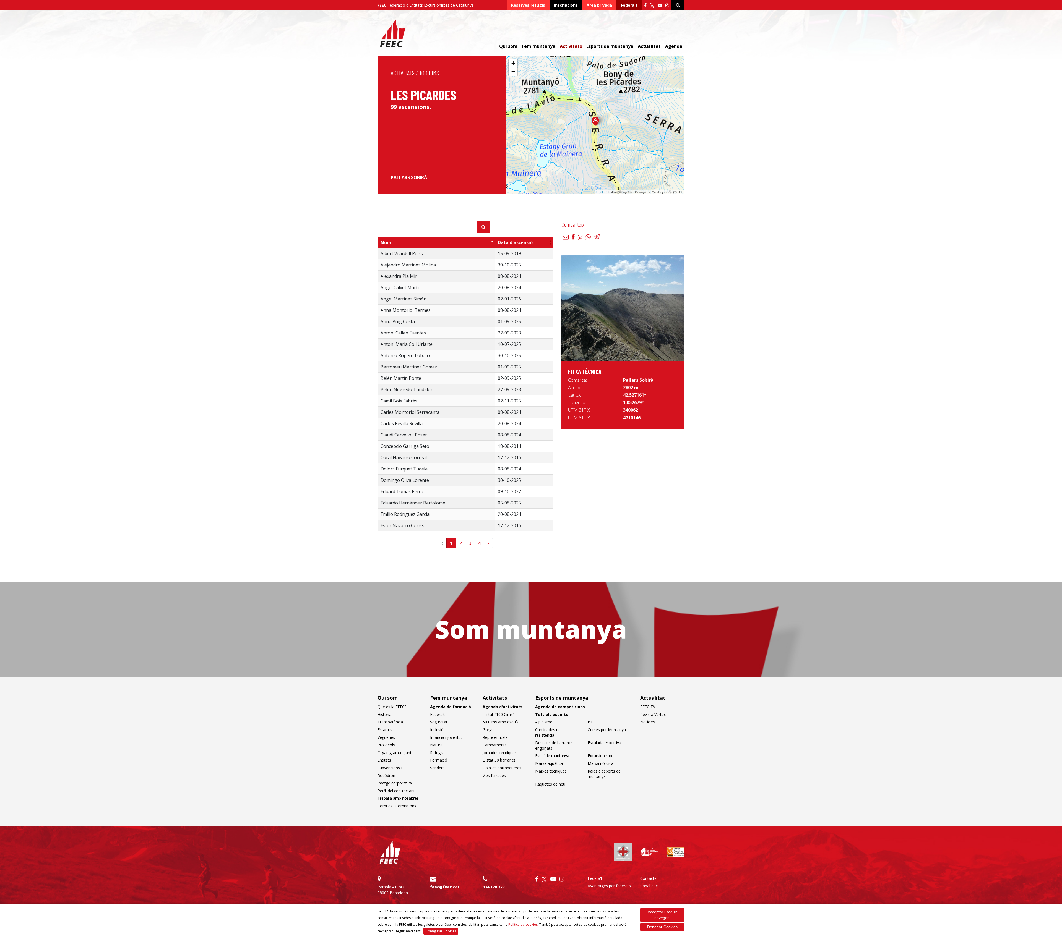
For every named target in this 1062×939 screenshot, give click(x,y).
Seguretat (438, 721)
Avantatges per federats (609, 885)
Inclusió (437, 729)
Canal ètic (649, 885)
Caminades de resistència (548, 732)
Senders (437, 767)
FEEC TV (647, 706)
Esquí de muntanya (552, 755)
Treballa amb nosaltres (398, 798)
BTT (591, 721)
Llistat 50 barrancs (499, 760)
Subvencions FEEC (394, 767)
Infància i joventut (446, 737)
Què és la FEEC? (392, 706)
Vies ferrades (494, 775)
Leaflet (600, 192)
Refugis (436, 752)
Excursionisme (600, 755)
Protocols (386, 744)
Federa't (629, 5)
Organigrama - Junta (396, 752)
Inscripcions (566, 5)
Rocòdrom (387, 775)
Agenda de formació (450, 706)
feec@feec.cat (445, 887)
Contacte (648, 878)
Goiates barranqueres (502, 767)
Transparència (390, 721)
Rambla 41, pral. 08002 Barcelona (393, 889)
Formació (438, 760)
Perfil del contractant (396, 790)
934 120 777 (494, 887)
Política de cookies (523, 924)
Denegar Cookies (662, 927)
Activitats (403, 73)
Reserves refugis (528, 5)
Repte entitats (495, 737)
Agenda (673, 46)
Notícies (647, 721)
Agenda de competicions (560, 706)
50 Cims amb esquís (501, 721)
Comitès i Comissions (397, 806)
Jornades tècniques (500, 752)
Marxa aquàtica (549, 763)
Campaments (495, 744)
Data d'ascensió (515, 242)
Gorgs (488, 729)
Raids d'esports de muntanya (604, 773)
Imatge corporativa (395, 783)
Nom (386, 242)
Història (384, 714)
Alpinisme (543, 721)
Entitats (384, 760)
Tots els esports (551, 714)
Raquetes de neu (550, 784)
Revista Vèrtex (653, 714)
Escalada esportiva (604, 742)
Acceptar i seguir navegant (662, 915)
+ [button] (513, 63)
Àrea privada (599, 5)
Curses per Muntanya (607, 729)
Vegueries (386, 737)
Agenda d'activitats (502, 706)
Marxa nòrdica (600, 763)
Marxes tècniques (551, 771)
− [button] (513, 71)
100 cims (429, 73)
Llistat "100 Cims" (498, 714)
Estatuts (385, 729)
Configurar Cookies (441, 931)
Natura (436, 744)
